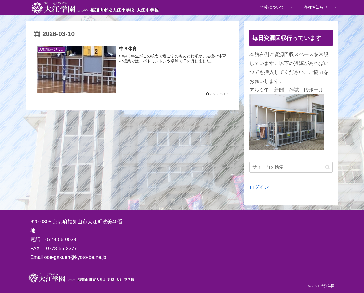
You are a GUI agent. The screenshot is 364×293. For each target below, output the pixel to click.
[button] (327, 167)
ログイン (259, 187)
